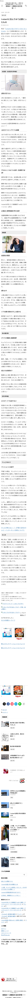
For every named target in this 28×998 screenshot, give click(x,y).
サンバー (19, 914)
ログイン (3, 929)
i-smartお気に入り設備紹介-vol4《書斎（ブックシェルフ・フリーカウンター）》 (13, 903)
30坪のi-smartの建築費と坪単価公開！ (18, 792)
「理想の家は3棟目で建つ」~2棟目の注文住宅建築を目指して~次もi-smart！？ (14, 991)
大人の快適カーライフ (8, 620)
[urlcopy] (23, 703)
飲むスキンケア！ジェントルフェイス (13, 644)
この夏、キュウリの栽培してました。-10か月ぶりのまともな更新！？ (18, 828)
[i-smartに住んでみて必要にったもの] (16, 703)
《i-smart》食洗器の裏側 (8, 914)
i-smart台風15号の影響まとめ (9, 884)
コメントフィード (6, 933)
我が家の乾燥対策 (15, 746)
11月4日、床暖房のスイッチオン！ (11, 895)
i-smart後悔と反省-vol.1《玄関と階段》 (12, 920)
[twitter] (4, 703)
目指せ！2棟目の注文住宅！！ (14, 7)
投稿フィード (5, 931)
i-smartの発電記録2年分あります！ (11, 892)
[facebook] (8, 703)
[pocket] (12, 703)
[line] (19, 703)
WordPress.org (5, 935)
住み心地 (5, 710)
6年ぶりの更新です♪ (16, 803)
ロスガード (5, 712)
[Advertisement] (14, 668)
